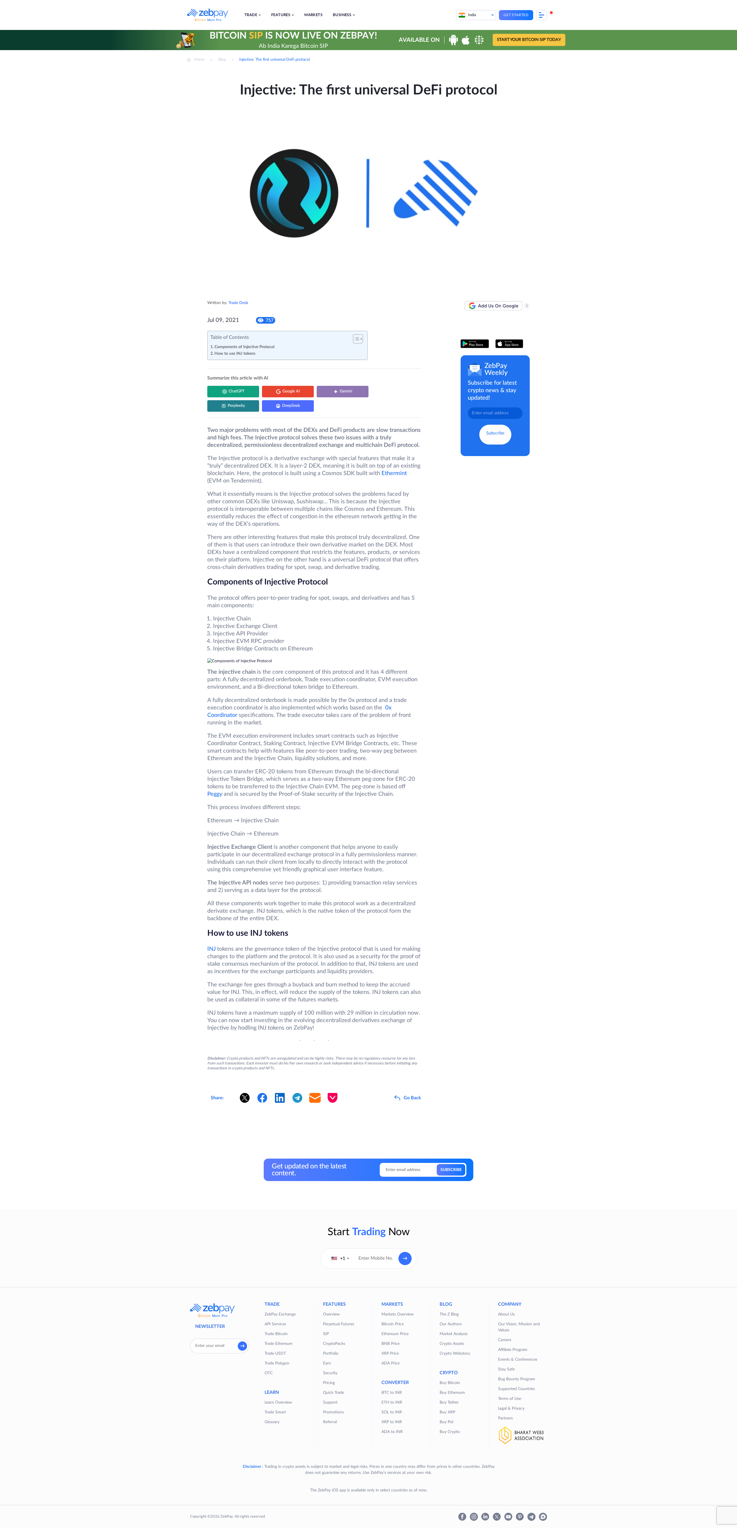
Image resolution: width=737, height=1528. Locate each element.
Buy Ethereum (452, 1393)
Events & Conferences (517, 1360)
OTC (269, 1373)
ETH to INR (391, 1402)
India (472, 15)
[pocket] (332, 1097)
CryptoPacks (334, 1344)
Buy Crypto (450, 1432)
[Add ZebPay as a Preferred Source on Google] (493, 305)
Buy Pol (446, 1422)
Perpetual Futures (338, 1324)
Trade (250, 15)
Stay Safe (506, 1369)
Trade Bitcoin (276, 1334)
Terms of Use (509, 1399)
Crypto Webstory (455, 1354)
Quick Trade (333, 1393)
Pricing (329, 1383)
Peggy (214, 794)
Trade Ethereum (278, 1344)
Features (280, 15)
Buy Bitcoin (450, 1383)
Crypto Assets (452, 1344)
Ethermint (393, 473)
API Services (275, 1324)
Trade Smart (275, 1412)
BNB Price (390, 1344)
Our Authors (451, 1324)
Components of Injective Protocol (244, 347)
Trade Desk (238, 303)
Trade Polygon (277, 1363)
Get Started (516, 15)
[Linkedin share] (279, 1097)
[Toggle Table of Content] (355, 339)
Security (330, 1373)
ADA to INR (392, 1432)
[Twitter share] (244, 1097)
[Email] (315, 1097)
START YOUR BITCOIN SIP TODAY (528, 40)
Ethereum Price (395, 1334)
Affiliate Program (512, 1350)
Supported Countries (516, 1389)
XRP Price (390, 1354)
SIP (326, 1334)
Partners (505, 1418)
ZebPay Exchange (280, 1314)
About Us (506, 1314)
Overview (331, 1314)
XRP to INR (391, 1422)
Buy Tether (449, 1402)
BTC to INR (391, 1393)
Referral (330, 1422)
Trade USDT (275, 1354)
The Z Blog (449, 1314)
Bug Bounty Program (516, 1379)
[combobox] (340, 1258)
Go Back (412, 1098)
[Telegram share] (297, 1097)
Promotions (333, 1412)
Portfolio (330, 1354)
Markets (313, 15)
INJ (212, 949)
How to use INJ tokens (234, 354)
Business (342, 15)
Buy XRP (447, 1412)
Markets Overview (397, 1314)
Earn (327, 1363)
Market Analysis (454, 1334)
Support (330, 1402)
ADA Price (390, 1363)
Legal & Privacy (511, 1408)
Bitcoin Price (392, 1324)
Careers (504, 1340)
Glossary (272, 1422)
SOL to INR (391, 1412)
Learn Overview (278, 1402)
